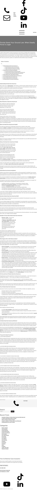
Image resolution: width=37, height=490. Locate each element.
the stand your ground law (18, 280)
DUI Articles (4, 436)
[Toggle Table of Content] (1, 63)
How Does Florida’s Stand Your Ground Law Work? (13, 71)
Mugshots (3, 443)
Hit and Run (4, 442)
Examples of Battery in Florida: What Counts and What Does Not (13, 417)
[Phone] (7, 13)
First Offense (4, 438)
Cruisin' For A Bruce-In (6, 432)
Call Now (34, 32)
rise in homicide (9, 309)
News (3, 445)
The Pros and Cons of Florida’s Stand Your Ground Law (12, 75)
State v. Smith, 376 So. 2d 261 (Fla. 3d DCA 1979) (15, 164)
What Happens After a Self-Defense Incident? (11, 74)
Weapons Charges (5, 448)
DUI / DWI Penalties (5, 435)
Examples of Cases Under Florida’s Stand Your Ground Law (14, 73)
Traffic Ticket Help (5, 447)
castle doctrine (10, 85)
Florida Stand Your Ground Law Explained (10, 70)
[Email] (7, 20)
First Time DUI (4, 440)
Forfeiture (3, 441)
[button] (18, 403)
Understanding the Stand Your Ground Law (10, 65)
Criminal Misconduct (5, 431)
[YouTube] (24, 20)
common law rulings (6, 159)
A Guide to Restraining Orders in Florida (9, 418)
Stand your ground (32, 97)
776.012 (4, 127)
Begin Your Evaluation (4, 465)
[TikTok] (24, 13)
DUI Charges (4, 437)
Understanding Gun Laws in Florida (8, 422)
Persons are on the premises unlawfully (9, 184)
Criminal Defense (5, 430)
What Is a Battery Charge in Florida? (8, 419)
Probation (3, 446)
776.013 (9, 127)
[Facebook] (24, 6)
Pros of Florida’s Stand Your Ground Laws (10, 76)
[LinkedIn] (24, 28)
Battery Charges (5, 427)
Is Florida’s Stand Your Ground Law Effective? (10, 79)
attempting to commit (10, 185)
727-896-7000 (2, 467)
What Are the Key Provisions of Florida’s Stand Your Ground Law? (15, 72)
